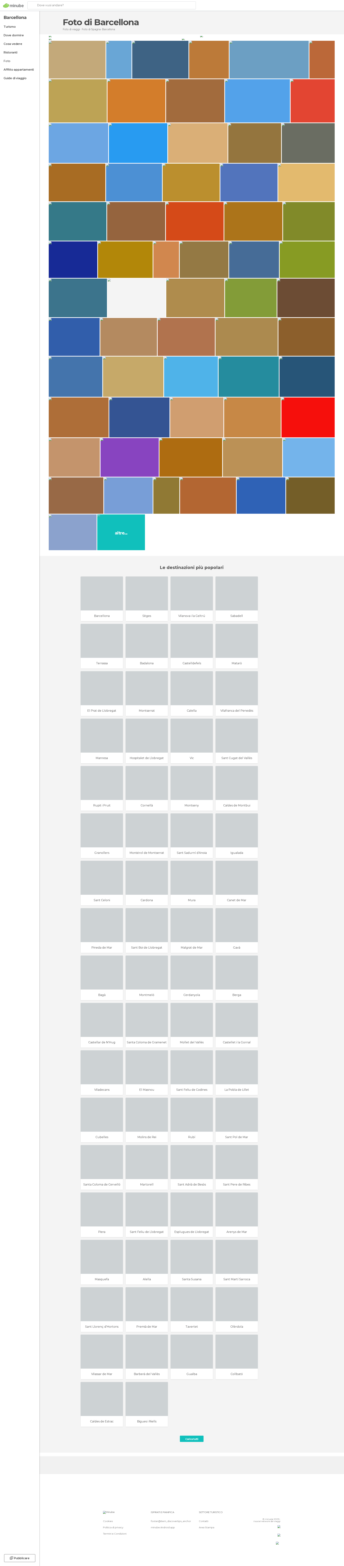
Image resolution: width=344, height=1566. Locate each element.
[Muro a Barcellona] (115, 38)
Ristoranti (10, 52)
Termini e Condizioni (114, 1533)
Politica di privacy (113, 1527)
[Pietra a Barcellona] (258, 38)
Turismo (10, 26)
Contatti (203, 1521)
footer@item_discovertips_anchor (171, 1521)
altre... (121, 533)
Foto (7, 61)
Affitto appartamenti (19, 69)
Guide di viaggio (15, 78)
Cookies (108, 1521)
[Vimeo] (271, 1513)
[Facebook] (260, 1513)
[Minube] (13, 5)
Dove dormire (14, 35)
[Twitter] (266, 1513)
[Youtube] (277, 1513)
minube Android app (163, 1527)
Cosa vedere (13, 44)
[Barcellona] (124, 35)
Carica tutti (191, 1439)
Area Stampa (206, 1527)
